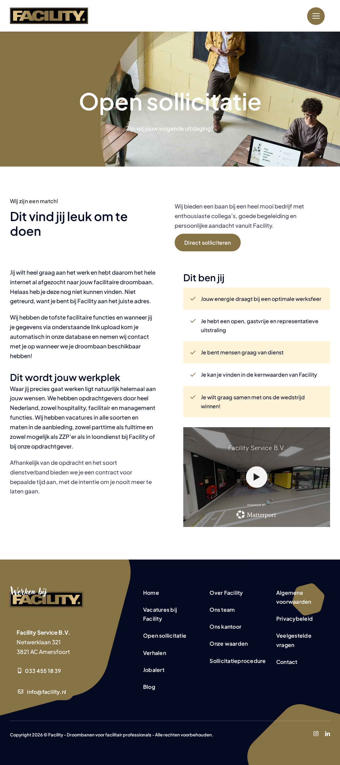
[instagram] (315, 733)
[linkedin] (327, 733)
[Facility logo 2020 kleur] (49, 10)
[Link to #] (316, 16)
